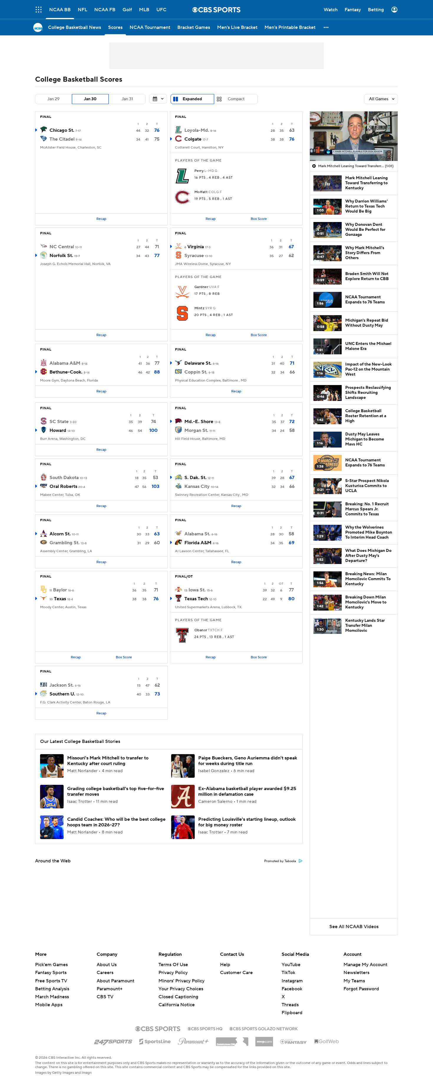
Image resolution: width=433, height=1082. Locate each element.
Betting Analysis (52, 989)
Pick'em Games (51, 965)
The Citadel (62, 139)
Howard (57, 430)
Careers (105, 973)
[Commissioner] (232, 1039)
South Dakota (64, 477)
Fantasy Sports (51, 973)
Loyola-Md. (196, 130)
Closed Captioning (178, 991)
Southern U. (62, 694)
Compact (236, 99)
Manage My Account (365, 965)
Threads (290, 1005)
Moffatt (201, 192)
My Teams (354, 981)
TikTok (288, 973)
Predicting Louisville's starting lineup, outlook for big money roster (247, 822)
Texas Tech (196, 598)
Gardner (201, 287)
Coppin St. (195, 372)
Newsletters (356, 973)
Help (225, 965)
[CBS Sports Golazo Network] (263, 1028)
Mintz (199, 308)
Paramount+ (110, 989)
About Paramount (115, 981)
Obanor (200, 630)
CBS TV (105, 997)
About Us (107, 965)
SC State (59, 421)
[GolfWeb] (326, 1042)
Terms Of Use (173, 965)
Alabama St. (197, 534)
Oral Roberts (63, 486)
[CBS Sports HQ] (205, 1028)
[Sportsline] (155, 1041)
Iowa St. (197, 590)
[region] (354, 136)
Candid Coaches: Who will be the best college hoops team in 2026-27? (116, 822)
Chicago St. (61, 130)
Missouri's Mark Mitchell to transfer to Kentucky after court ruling (107, 761)
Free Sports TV (51, 981)
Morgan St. (196, 430)
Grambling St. (64, 542)
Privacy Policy (173, 973)
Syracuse (194, 255)
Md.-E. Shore (198, 421)
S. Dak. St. (195, 477)
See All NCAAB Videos (354, 927)
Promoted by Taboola (280, 861)
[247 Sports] (113, 1040)
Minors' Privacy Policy (181, 981)
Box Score (259, 219)
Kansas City (197, 486)
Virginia (195, 246)
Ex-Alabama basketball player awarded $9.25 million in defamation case (247, 791)
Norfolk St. (61, 255)
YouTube (291, 965)
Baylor (60, 590)
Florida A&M (197, 542)
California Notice (176, 999)
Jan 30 (90, 99)
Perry (199, 171)
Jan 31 (127, 99)
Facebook (292, 989)
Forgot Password (361, 989)
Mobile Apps (48, 1005)
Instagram (292, 981)
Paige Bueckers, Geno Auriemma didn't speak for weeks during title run (247, 761)
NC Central (61, 246)
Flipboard (292, 1013)
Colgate (192, 139)
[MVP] (264, 1039)
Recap (101, 219)
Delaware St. (197, 363)
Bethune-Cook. (65, 372)
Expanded (192, 99)
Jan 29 (53, 99)
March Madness (52, 997)
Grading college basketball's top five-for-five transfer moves (115, 791)
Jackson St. (61, 685)
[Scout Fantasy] (293, 1041)
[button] (39, 9)
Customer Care (236, 973)
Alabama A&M (64, 363)
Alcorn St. (60, 534)
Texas (60, 598)
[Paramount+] (193, 1040)
